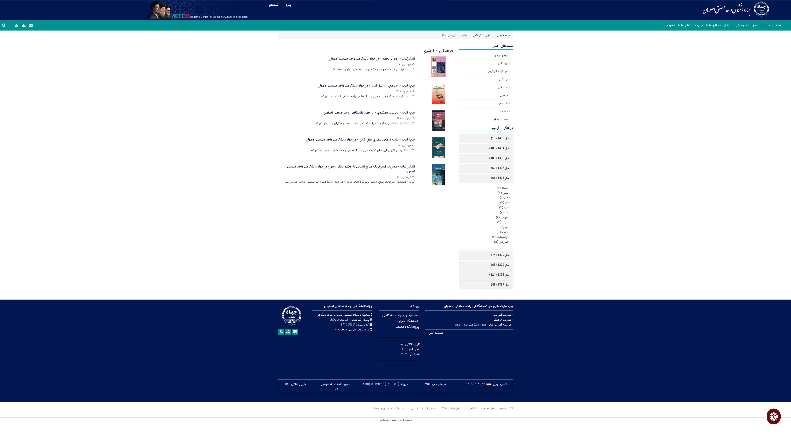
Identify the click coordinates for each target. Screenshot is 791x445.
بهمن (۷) (503, 193)
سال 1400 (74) (500, 255)
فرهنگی (477, 35)
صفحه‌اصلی (503, 35)
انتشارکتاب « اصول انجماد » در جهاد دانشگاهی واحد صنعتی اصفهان (372, 58)
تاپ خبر (503, 103)
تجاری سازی (501, 55)
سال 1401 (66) (500, 178)
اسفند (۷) (502, 188)
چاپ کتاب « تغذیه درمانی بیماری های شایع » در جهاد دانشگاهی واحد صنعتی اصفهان (360, 139)
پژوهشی (503, 63)
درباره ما (698, 25)
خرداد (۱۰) (502, 232)
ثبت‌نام (273, 5)
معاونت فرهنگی (502, 319)
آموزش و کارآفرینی (497, 71)
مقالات (671, 25)
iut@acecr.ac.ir (339, 319)
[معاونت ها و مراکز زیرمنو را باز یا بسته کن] (733, 25)
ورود (288, 5)
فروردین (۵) (501, 242)
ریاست (768, 25)
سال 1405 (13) (500, 138)
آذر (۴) (504, 202)
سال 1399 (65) (500, 265)
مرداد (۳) (502, 222)
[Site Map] (23, 25)
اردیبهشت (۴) (500, 237)
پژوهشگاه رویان (408, 321)
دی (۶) (504, 197)
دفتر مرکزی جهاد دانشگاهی (400, 315)
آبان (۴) (503, 207)
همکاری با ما (713, 25)
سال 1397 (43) (500, 284)
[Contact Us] (30, 25)
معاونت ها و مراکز (746, 25)
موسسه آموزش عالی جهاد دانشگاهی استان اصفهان (482, 324)
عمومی (504, 95)
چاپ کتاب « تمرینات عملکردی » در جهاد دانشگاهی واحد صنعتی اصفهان (369, 112)
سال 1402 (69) (500, 168)
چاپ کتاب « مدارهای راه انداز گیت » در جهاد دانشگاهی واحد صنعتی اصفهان (366, 85)
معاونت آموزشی (502, 315)
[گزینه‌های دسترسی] (774, 416)
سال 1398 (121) (499, 275)
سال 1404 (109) (499, 148)
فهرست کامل (435, 333)
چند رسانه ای (500, 119)
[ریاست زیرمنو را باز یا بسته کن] (761, 25)
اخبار (726, 25)
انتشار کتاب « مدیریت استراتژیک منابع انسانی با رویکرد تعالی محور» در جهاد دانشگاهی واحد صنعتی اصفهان (351, 169)
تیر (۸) (504, 227)
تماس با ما (684, 25)
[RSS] (16, 25)
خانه (778, 25)
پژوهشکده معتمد (407, 326)
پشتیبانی (503, 87)
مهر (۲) (504, 212)
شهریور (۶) (502, 217)
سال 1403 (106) (499, 158)
